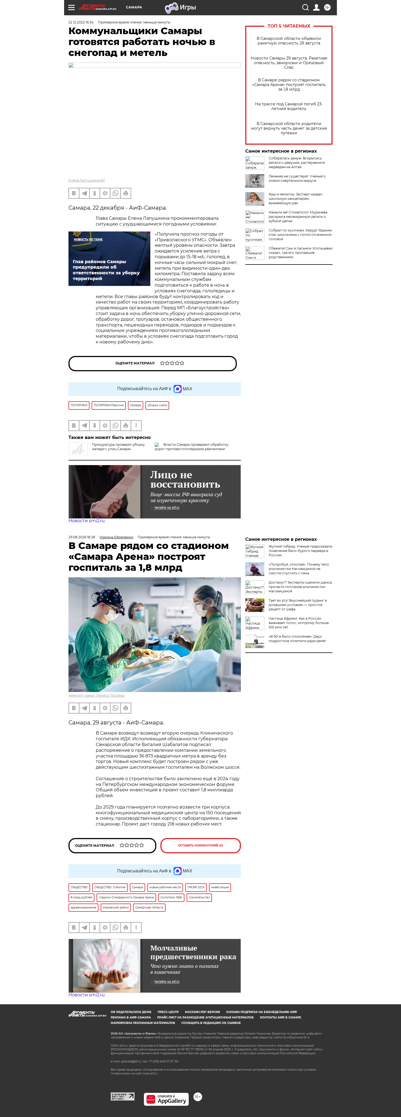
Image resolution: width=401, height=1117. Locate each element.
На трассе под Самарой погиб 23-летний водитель (289, 106)
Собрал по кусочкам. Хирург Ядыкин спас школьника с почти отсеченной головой (300, 234)
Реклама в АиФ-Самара (131, 1017)
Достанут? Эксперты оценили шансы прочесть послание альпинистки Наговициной (300, 586)
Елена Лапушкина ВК (86, 180)
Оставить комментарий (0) (200, 845)
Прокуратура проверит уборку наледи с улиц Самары (118, 446)
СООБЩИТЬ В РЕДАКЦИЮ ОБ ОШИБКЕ (211, 1023)
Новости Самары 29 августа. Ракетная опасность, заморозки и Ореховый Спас (289, 63)
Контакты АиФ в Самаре (280, 1017)
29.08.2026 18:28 (81, 537)
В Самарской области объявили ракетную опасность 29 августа (289, 41)
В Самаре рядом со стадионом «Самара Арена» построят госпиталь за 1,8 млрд (289, 85)
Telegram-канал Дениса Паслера (96, 695)
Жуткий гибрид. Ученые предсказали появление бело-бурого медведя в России (300, 550)
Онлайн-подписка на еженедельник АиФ (261, 1012)
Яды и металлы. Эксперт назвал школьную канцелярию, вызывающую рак (295, 198)
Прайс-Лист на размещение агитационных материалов (205, 1017)
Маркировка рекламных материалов (143, 1023)
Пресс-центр (168, 1012)
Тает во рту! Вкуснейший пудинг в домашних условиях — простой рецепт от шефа (298, 604)
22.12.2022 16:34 (81, 22)
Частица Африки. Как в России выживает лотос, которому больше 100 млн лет (299, 622)
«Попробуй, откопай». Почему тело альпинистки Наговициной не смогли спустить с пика (299, 568)
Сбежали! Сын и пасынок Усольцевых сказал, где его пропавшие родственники (301, 252)
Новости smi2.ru (86, 520)
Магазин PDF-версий (202, 1012)
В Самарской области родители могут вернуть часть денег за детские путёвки (289, 128)
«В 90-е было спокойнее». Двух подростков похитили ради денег (297, 638)
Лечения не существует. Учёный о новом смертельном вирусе (297, 178)
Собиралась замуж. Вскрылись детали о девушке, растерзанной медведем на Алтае (297, 162)
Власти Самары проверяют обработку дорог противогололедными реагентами (192, 446)
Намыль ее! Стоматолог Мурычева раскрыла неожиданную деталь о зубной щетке (298, 216)
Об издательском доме (131, 1012)
